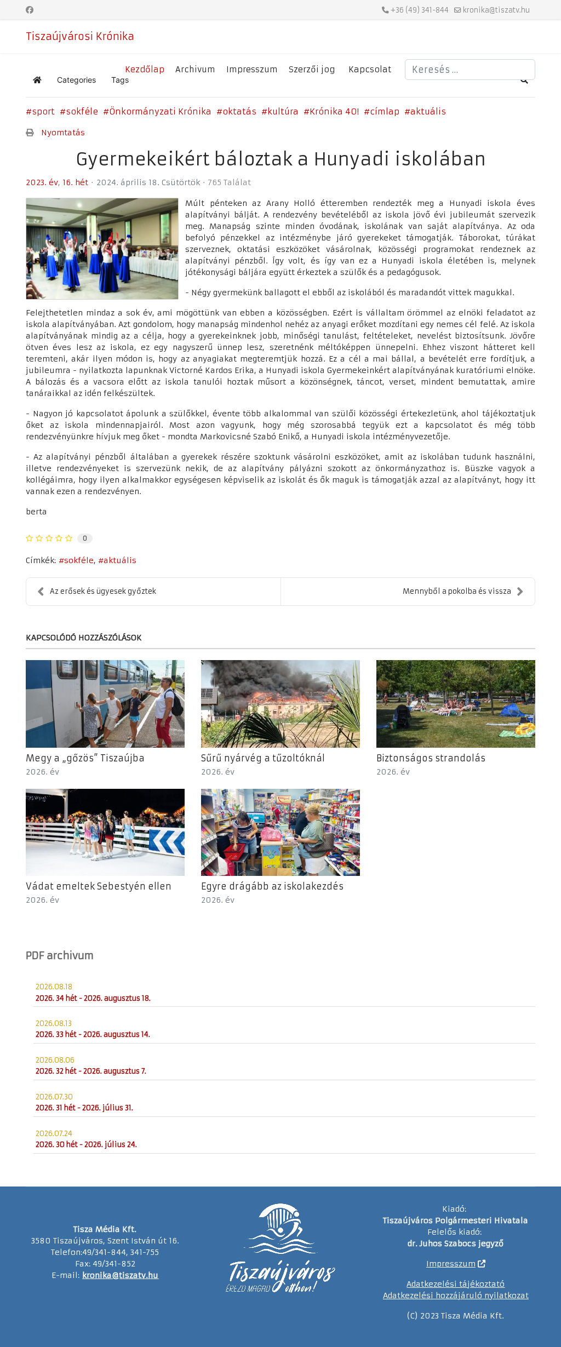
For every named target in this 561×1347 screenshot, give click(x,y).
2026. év (42, 772)
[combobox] (470, 69)
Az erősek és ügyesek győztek (103, 591)
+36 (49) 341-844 (420, 10)
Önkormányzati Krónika (160, 111)
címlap (384, 111)
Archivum (195, 69)
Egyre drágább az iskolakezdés (272, 886)
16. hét (75, 182)
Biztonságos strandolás (430, 758)
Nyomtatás (63, 132)
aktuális (428, 111)
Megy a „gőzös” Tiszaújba (85, 758)
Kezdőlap (144, 69)
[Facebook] (29, 10)
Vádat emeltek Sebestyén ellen (98, 886)
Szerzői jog (312, 69)
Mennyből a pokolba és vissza (457, 591)
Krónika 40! (334, 111)
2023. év (42, 182)
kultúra (283, 111)
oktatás (239, 111)
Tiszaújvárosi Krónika (80, 37)
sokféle (82, 111)
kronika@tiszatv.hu (496, 10)
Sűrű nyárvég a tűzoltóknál (263, 758)
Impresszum (252, 69)
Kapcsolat (369, 69)
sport (43, 111)
